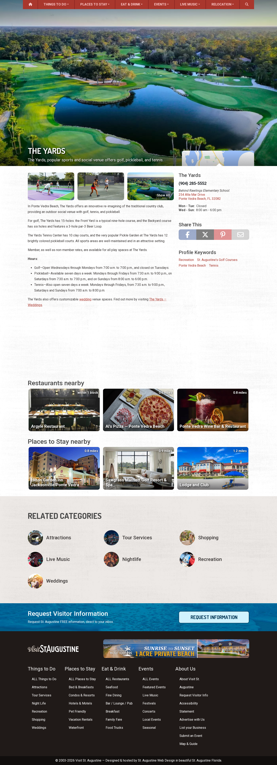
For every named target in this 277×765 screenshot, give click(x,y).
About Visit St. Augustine (189, 683)
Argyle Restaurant (48, 426)
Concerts (149, 711)
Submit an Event (190, 736)
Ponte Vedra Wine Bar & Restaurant (213, 426)
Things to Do (55, 4)
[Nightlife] (138, 559)
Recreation (186, 260)
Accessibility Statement (188, 707)
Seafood (112, 687)
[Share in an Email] (240, 234)
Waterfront (76, 728)
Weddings (39, 728)
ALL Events (151, 679)
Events (160, 4)
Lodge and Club (194, 484)
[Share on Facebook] (187, 234)
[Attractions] (62, 537)
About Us (185, 669)
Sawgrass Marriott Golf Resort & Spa (136, 482)
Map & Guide (188, 744)
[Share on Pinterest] (223, 234)
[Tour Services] (138, 537)
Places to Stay (93, 4)
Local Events (152, 719)
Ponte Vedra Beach (192, 265)
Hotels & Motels (80, 703)
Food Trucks (114, 728)
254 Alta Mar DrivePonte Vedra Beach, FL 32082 (200, 197)
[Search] (247, 4)
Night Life (39, 703)
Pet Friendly (77, 711)
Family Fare (114, 719)
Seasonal (149, 728)
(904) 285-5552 (192, 183)
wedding (85, 299)
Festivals (149, 703)
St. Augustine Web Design (156, 760)
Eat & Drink (130, 4)
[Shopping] (214, 537)
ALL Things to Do (44, 679)
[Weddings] (62, 581)
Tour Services (41, 695)
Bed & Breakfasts (81, 687)
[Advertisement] (101, 339)
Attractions (39, 687)
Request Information (214, 617)
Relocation (221, 4)
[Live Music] (62, 559)
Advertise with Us (192, 719)
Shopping (38, 719)
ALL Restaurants (117, 679)
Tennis (213, 265)
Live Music (189, 4)
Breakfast (112, 711)
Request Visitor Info (193, 695)
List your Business (192, 728)
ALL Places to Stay (82, 679)
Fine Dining (113, 695)
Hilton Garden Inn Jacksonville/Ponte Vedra (55, 482)
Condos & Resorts (82, 695)
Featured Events (154, 687)
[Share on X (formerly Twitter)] (205, 234)
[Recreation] (214, 559)
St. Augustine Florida (206, 760)
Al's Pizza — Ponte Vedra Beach (134, 426)
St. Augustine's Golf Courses (217, 260)
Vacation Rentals (80, 719)
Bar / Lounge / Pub (119, 703)
